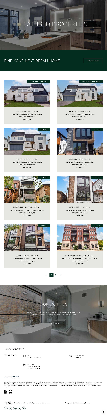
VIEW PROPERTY (27, 101)
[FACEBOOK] (6, 408)
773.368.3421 (78, 357)
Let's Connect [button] (53, 323)
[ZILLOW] (24, 408)
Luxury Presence (43, 403)
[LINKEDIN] (15, 408)
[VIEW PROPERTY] (27, 99)
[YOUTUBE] (19, 408)
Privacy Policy (84, 403)
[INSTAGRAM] (10, 408)
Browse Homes (93, 60)
